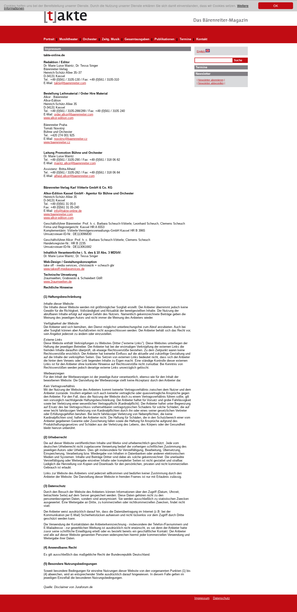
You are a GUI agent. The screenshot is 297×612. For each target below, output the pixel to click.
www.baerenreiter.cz (57, 142)
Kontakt (201, 39)
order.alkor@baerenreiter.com (73, 114)
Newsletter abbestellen (211, 83)
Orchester (90, 39)
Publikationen (164, 39)
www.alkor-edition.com (59, 118)
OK (275, 5)
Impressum (202, 598)
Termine (185, 39)
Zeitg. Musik (110, 39)
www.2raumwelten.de (58, 281)
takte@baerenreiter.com (70, 83)
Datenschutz (221, 598)
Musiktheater (68, 39)
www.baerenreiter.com (58, 214)
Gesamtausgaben (137, 39)
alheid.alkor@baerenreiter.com (74, 176)
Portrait (49, 39)
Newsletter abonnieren (210, 80)
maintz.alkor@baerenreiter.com (75, 163)
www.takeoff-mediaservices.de (64, 269)
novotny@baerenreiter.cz (70, 139)
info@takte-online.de (68, 211)
